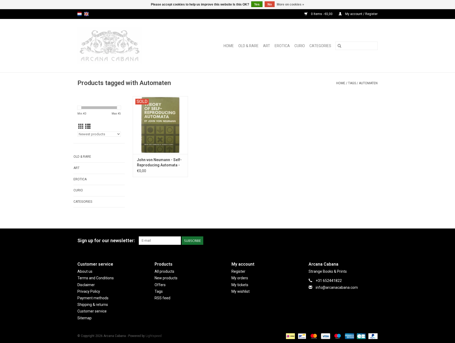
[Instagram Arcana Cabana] (373, 240)
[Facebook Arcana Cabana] (364, 240)
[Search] (339, 46)
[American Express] (349, 336)
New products (166, 278)
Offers (160, 285)
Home (229, 46)
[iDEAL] (290, 336)
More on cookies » (290, 4)
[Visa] (325, 336)
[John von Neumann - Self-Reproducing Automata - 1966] (160, 125)
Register (238, 271)
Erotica (282, 46)
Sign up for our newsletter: (106, 240)
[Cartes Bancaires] (361, 336)
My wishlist (240, 291)
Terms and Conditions (95, 278)
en (86, 14)
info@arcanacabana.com (337, 287)
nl (79, 14)
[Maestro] (337, 336)
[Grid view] (81, 126)
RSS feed (162, 298)
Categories (320, 46)
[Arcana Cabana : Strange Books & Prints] (121, 45)
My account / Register (361, 14)
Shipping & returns (92, 304)
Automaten (368, 83)
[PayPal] (372, 336)
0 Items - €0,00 (321, 14)
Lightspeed (154, 336)
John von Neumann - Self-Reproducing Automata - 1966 (159, 163)
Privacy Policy (88, 291)
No (270, 4)
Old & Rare (248, 46)
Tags (352, 83)
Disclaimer (86, 285)
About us (84, 271)
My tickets (239, 285)
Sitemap (84, 318)
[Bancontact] (301, 336)
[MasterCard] (313, 336)
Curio (299, 46)
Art (266, 46)
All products (164, 271)
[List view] (88, 126)
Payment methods (92, 298)
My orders (239, 278)
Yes (257, 4)
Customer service (92, 311)
